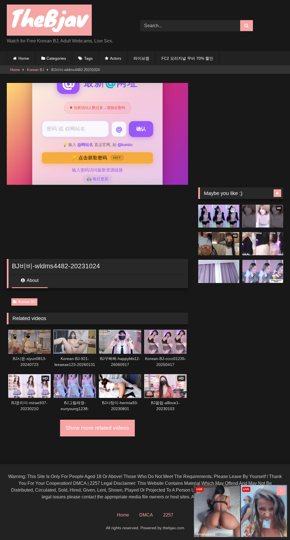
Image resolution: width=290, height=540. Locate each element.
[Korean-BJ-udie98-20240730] (262, 243)
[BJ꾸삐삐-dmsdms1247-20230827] (218, 271)
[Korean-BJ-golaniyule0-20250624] (218, 216)
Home (23, 58)
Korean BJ (35, 70)
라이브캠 (141, 58)
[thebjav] (65, 21)
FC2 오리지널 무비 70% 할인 (187, 58)
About (32, 280)
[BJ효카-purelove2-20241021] (262, 271)
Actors (115, 58)
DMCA (146, 515)
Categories (56, 58)
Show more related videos (97, 428)
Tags (88, 58)
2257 (168, 515)
